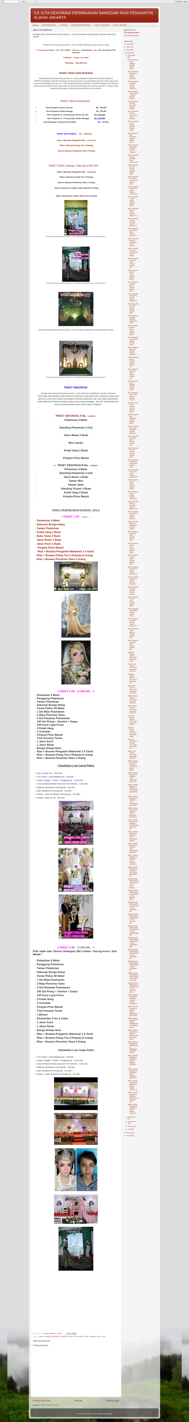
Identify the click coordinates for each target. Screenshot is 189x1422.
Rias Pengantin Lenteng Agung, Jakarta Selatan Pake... (133, 308)
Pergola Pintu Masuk (50, 547)
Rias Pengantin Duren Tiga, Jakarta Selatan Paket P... (133, 396)
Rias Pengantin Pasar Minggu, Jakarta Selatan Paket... (133, 64)
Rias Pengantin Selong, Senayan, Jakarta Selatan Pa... (133, 222)
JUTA (75, 1336)
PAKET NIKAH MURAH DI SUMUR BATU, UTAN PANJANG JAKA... (133, 1034)
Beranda (36, 25)
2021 (128, 50)
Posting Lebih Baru (42, 1400)
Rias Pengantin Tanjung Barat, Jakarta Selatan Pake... (133, 286)
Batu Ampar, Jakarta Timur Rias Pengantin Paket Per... (132, 689)
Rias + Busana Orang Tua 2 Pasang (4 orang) (65, 555)
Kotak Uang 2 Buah (49, 532)
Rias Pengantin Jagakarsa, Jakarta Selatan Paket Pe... (133, 580)
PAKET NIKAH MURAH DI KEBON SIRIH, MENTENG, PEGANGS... (133, 1011)
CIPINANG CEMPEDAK (52, 1336)
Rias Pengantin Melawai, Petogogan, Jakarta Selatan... (133, 242)
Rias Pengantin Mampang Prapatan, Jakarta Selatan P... (133, 148)
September (132, 1121)
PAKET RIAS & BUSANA (75, 101)
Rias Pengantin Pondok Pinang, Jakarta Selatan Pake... (133, 169)
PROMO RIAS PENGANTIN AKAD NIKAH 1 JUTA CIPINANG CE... (133, 954)
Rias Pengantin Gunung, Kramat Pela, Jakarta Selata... (133, 252)
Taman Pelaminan (48, 528)
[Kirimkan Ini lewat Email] (67, 1334)
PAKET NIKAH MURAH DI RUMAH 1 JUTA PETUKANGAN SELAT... (133, 801)
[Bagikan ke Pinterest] (75, 1334)
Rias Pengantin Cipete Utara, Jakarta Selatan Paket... (133, 274)
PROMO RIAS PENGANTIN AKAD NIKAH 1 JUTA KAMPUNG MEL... (133, 942)
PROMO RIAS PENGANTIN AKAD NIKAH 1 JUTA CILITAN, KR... (133, 918)
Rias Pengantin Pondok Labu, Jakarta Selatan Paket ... (133, 330)
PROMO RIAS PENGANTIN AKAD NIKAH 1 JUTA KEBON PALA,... (133, 895)
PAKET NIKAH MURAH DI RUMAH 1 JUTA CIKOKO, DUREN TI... (133, 860)
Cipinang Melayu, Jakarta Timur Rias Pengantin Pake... (132, 656)
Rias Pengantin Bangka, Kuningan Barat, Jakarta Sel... (133, 158)
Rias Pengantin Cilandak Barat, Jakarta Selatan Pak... (133, 373)
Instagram (67, 57)
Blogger (109, 1414)
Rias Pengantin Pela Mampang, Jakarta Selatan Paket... (133, 137)
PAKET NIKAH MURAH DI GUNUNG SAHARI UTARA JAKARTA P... (133, 999)
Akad (41, 1336)
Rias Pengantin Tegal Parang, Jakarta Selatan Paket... (133, 126)
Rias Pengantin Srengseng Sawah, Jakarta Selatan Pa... (133, 297)
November (131, 1117)
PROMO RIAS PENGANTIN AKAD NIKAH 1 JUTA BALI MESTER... (133, 976)
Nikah (86, 1336)
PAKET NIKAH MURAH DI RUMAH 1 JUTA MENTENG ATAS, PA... (133, 777)
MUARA (80, 1336)
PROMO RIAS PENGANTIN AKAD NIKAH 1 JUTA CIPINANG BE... (133, 966)
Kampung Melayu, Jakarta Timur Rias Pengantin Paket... (132, 720)
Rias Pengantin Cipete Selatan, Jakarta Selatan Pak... (133, 362)
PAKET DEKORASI (75, 387)
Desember (131, 55)
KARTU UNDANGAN (102, 25)
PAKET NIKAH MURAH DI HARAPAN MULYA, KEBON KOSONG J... (133, 1061)
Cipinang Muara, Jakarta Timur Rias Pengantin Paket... (132, 732)
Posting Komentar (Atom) (50, 1405)
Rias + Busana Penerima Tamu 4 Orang (61, 559)
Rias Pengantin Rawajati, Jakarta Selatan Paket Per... (133, 85)
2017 (128, 1133)
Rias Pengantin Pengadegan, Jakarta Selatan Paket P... (133, 95)
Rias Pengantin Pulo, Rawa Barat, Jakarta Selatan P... (133, 232)
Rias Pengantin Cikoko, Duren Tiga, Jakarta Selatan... (133, 115)
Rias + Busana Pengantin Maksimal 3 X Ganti (65, 551)
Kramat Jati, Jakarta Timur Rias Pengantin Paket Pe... (132, 667)
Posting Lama (112, 1400)
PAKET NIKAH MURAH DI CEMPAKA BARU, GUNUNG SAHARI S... (133, 1073)
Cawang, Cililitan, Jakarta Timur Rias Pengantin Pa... (132, 678)
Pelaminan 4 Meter (48, 520)
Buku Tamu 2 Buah (48, 535)
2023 (128, 44)
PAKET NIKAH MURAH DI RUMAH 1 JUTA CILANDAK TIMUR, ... (133, 836)
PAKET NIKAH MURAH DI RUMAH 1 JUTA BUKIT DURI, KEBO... (133, 765)
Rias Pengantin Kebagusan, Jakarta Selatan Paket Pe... (133, 75)
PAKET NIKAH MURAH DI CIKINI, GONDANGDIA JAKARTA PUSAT (133, 1023)
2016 (128, 1136)
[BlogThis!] (69, 1334)
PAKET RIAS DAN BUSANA (76, 73)
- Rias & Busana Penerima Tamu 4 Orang (76, 151)
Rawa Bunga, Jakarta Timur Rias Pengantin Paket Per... (132, 709)
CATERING (63, 25)
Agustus (131, 1126)
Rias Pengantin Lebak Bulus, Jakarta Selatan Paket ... (133, 341)
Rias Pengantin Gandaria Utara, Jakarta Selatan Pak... (133, 263)
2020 (128, 53)
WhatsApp (69, 63)
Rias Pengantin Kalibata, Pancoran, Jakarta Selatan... (133, 105)
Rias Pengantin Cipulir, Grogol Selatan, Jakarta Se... (133, 212)
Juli (129, 1129)
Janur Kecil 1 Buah (48, 543)
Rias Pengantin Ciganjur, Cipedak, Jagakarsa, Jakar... (133, 319)
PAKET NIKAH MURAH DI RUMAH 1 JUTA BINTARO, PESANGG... (133, 812)
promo (99, 1336)
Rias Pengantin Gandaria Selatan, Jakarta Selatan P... (133, 351)
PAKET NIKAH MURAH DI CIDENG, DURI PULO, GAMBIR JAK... (133, 1097)
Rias (103, 1336)
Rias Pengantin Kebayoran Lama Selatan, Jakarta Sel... (133, 190)
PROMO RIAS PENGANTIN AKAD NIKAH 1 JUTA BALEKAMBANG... (133, 930)
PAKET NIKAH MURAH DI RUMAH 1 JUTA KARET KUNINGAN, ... (133, 789)
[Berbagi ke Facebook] (73, 1334)
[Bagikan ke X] (71, 1334)
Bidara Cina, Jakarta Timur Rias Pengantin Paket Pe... (132, 754)
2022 (128, 47)
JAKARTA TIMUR (67, 1336)
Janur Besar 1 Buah (49, 539)
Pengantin (92, 1336)
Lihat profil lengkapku (131, 35)
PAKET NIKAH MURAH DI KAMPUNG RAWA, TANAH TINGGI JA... (133, 1085)
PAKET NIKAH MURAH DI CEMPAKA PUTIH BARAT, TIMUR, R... (133, 1109)
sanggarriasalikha (133, 32)
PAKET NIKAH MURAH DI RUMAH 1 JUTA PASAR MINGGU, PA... (133, 824)
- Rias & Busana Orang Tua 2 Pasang (76, 145)
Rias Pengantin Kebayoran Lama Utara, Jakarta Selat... (133, 180)
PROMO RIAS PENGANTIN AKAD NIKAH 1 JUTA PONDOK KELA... (133, 987)
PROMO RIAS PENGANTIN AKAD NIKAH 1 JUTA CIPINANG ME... (133, 907)
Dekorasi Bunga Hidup (51, 524)
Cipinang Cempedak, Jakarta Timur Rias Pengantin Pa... (132, 744)
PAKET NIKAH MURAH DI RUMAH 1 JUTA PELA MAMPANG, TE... (133, 871)
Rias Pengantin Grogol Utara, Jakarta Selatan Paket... (133, 201)
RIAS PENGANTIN (49, 25)
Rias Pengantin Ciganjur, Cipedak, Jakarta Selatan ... (133, 590)
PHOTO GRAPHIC (120, 25)
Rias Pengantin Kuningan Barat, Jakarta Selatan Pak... (133, 440)
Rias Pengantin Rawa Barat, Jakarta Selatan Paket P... (133, 515)
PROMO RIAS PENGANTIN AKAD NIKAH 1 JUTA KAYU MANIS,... (133, 883)
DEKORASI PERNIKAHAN (81, 25)
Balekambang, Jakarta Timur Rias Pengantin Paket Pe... (133, 699)
